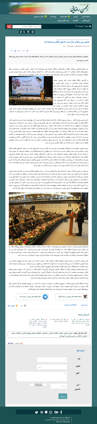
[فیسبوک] (61, 412)
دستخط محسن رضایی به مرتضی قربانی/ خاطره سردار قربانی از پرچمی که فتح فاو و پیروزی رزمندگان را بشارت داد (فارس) (38, 323)
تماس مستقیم (39, 16)
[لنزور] (46, 412)
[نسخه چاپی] (9, 51)
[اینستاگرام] (28, 31)
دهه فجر (45, 333)
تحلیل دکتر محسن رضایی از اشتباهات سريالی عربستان (59, 320)
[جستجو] (9, 26)
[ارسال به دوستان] (12, 51)
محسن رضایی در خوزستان (68, 336)
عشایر (61, 333)
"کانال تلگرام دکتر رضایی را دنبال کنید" (30, 296)
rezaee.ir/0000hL (70, 305)
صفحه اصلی (86, 16)
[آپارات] (33, 31)
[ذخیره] (15, 51)
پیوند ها (53, 16)
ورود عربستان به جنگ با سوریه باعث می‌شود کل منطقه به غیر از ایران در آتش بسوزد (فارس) (80, 322)
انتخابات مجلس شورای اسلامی (31, 333)
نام (79, 359)
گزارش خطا (11, 305)
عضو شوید (63, 16)
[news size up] (27, 51)
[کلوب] (55, 412)
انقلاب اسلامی (53, 333)
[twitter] (21, 31)
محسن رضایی (68, 333)
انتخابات (18, 333)
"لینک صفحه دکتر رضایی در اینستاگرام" (70, 296)
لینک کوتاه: (84, 305)
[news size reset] (23, 51)
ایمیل (78, 366)
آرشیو (76, 16)
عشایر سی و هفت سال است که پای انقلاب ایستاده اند (66, 42)
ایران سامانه (59, 422)
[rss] (24, 31)
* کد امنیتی (77, 387)
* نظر (78, 373)
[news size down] (19, 51)
